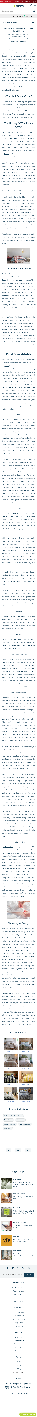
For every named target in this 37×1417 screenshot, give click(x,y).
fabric (7, 366)
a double (8, 298)
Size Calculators (18, 1312)
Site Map (19, 1362)
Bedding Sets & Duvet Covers (13, 1116)
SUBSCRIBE (29, 1275)
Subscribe (18, 1351)
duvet (7, 74)
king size (18, 280)
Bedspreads (20, 1120)
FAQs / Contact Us (18, 1287)
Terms (18, 1365)
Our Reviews (18, 1344)
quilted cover (22, 68)
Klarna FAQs (18, 1301)
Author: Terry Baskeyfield (18, 42)
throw (6, 154)
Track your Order (18, 1291)
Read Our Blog (19, 1326)
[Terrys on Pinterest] (18, 1268)
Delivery (18, 1298)
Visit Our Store (18, 1347)
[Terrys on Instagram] (23, 1268)
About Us (18, 1337)
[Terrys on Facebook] (7, 1268)
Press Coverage (18, 1340)
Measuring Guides (18, 1319)
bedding (25, 78)
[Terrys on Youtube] (29, 1268)
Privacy (18, 1369)
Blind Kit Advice (18, 1316)
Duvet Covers (8, 1120)
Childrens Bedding (25, 1124)
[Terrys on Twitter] (13, 1268)
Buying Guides (18, 1323)
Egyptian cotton (7, 847)
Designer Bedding (9, 1124)
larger (28, 280)
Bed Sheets (7, 1128)
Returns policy (18, 1294)
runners (4, 151)
